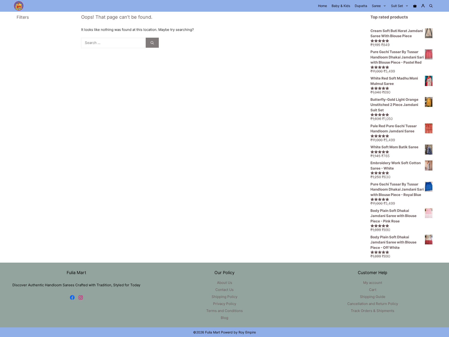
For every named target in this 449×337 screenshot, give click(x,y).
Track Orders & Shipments (372, 310)
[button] (431, 6)
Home (322, 6)
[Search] (152, 43)
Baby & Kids (341, 6)
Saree (376, 6)
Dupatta (361, 6)
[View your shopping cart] (415, 6)
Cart (372, 289)
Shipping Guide (372, 296)
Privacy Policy (224, 303)
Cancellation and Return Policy (372, 303)
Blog (224, 317)
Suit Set (397, 6)
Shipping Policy (224, 296)
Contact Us (224, 289)
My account (372, 282)
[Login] (423, 6)
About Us (224, 282)
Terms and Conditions (224, 310)
